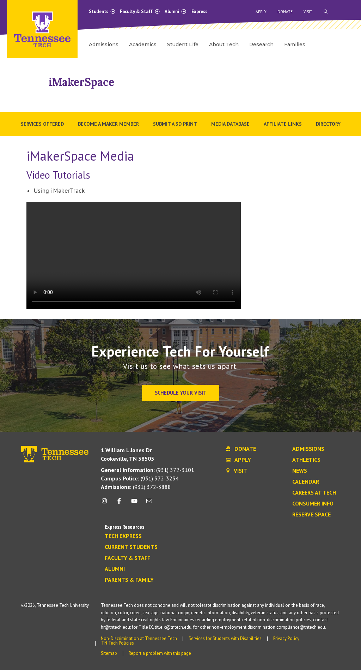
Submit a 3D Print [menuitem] (175, 124)
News (299, 471)
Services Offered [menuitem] (42, 124)
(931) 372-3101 (147, 469)
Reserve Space (311, 515)
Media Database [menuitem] (230, 124)
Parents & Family (129, 580)
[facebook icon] (119, 503)
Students (99, 11)
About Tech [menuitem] (224, 44)
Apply (261, 11)
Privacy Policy (286, 638)
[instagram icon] (106, 503)
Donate (285, 11)
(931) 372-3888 (136, 486)
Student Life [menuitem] (182, 44)
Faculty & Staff (137, 11)
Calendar (305, 482)
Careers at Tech (314, 493)
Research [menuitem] (261, 44)
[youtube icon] (134, 503)
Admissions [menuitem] (103, 44)
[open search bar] (325, 11)
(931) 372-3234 (140, 478)
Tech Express (123, 536)
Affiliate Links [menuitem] (283, 124)
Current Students (131, 547)
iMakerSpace (81, 82)
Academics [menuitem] (143, 44)
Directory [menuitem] (328, 124)
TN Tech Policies (117, 643)
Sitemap (109, 653)
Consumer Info (313, 504)
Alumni (172, 11)
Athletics (306, 460)
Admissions (308, 449)
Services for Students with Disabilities (225, 638)
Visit (308, 11)
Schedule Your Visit (181, 392)
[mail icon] (149, 503)
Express (199, 11)
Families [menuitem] (294, 44)
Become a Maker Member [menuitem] (108, 124)
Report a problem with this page (160, 653)
